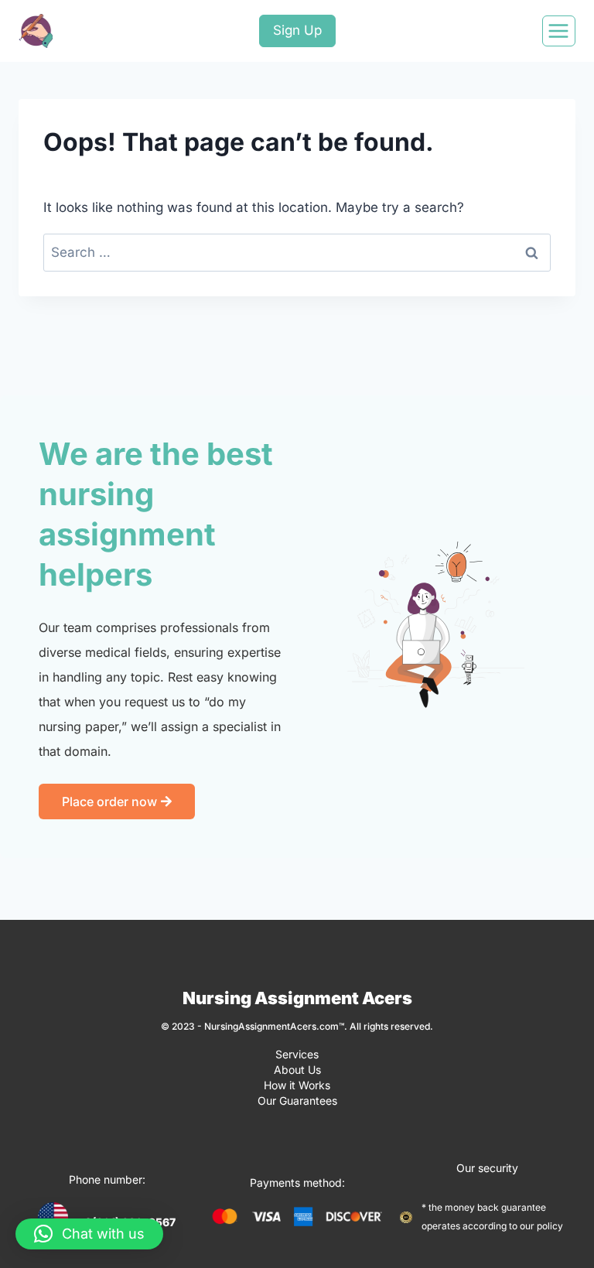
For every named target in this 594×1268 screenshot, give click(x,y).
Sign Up (297, 30)
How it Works (297, 1085)
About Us (297, 1069)
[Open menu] (558, 30)
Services (297, 1054)
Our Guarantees (297, 1100)
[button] (89, 1233)
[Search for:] (297, 252)
